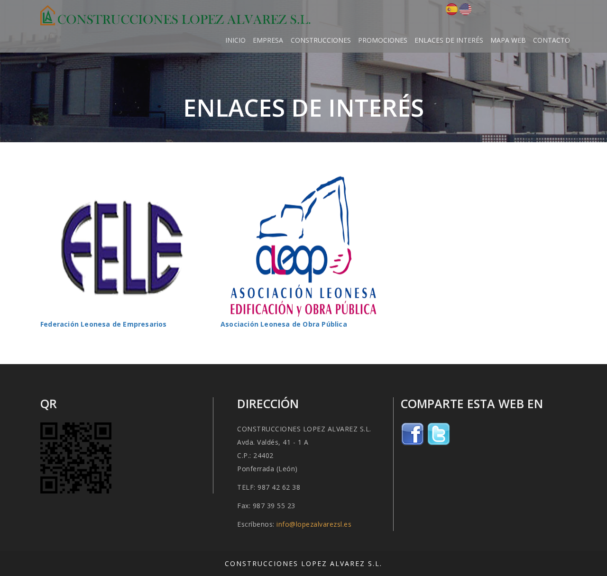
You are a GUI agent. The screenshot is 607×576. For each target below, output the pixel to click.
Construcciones (321, 40)
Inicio (235, 40)
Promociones (382, 40)
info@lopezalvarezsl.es (313, 524)
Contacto (551, 40)
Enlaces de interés (448, 40)
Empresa (268, 40)
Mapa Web (508, 40)
